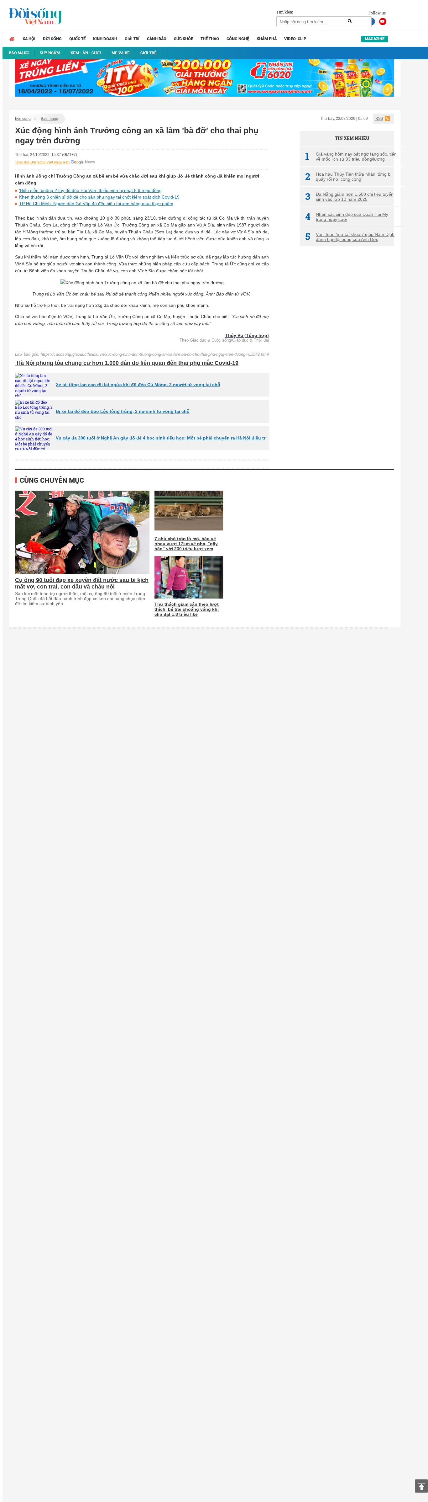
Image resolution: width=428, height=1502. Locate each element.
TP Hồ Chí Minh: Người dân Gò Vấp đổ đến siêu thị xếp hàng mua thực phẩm (96, 203)
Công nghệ (238, 38)
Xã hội (29, 38)
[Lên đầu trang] (421, 1486)
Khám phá (267, 38)
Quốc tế (77, 38)
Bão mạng (49, 118)
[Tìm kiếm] (350, 21)
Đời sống (52, 38)
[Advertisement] (347, 356)
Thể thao (210, 38)
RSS (379, 118)
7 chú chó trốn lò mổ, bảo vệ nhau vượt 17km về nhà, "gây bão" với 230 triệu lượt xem (186, 543)
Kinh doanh (105, 38)
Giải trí (132, 38)
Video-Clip (295, 38)
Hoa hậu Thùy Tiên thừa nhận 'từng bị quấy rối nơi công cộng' (348, 177)
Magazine (374, 38)
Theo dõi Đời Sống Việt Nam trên (42, 162)
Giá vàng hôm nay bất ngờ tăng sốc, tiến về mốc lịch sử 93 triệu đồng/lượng (351, 157)
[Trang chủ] (12, 39)
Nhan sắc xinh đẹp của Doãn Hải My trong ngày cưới (346, 217)
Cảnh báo (156, 38)
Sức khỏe (183, 38)
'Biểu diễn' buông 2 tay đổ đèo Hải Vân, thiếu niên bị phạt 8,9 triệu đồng (90, 190)
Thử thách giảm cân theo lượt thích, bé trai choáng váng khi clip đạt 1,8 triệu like (186, 609)
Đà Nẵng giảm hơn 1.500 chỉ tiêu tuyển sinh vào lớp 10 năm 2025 (349, 197)
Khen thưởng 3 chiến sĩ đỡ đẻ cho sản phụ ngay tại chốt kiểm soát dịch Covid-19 (99, 197)
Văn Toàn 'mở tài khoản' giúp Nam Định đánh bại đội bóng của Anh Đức (349, 237)
